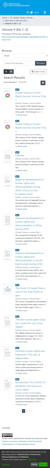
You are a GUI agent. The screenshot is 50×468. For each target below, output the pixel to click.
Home (4, 17)
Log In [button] (36, 12)
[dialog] (25, 458)
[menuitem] (31, 12)
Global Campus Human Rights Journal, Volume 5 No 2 (30, 127)
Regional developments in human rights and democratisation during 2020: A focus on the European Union (29, 187)
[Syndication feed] (43, 83)
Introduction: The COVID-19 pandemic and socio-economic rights (30, 386)
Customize (6, 464)
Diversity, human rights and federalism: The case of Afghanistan (30, 354)
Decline (34, 464)
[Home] (16, 4)
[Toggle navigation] (44, 12)
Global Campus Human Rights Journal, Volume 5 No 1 (30, 96)
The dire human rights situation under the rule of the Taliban (30, 323)
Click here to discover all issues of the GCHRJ (17, 20)
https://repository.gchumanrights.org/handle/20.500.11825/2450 (25, 38)
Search (42, 63)
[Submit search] (27, 12)
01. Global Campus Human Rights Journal (22, 17)
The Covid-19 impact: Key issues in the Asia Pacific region (30, 292)
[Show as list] (6, 71)
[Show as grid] (11, 71)
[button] (21, 115)
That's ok (43, 464)
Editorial (19, 155)
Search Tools (39, 71)
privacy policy (31, 459)
